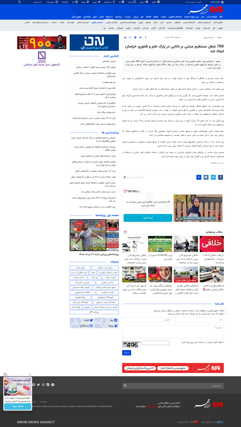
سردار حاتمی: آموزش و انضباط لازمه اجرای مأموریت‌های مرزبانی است (93, 184)
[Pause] (177, 219)
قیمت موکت (110, 277)
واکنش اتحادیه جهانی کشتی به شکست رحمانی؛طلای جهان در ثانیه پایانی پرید (94, 163)
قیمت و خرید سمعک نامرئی (105, 307)
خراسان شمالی (83, 22)
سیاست (128, 17)
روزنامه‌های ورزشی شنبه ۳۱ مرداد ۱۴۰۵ (99, 254)
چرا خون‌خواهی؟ (109, 82)
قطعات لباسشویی (82, 292)
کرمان (198, 28)
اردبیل (168, 22)
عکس (101, 17)
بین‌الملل (118, 17)
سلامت (163, 17)
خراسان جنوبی (111, 22)
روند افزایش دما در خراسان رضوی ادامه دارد (97, 207)
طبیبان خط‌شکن (109, 61)
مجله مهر (87, 17)
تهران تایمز (75, 307)
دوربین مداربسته (82, 282)
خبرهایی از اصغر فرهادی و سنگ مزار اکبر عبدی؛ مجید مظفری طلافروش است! (93, 139)
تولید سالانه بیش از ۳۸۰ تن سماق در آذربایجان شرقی (93, 177)
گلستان (162, 28)
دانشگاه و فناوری (175, 17)
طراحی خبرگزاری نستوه (209, 422)
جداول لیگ (51, 2)
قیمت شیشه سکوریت (108, 272)
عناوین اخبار (218, 22)
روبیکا (83, 2)
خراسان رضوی (97, 22)
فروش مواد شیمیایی (81, 287)
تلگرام (154, 2)
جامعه (155, 17)
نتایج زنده (65, 2)
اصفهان (177, 22)
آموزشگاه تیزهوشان (105, 297)
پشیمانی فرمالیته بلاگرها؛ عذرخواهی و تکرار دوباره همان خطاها (95, 148)
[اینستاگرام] (43, 385)
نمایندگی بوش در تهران (105, 302)
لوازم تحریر (80, 267)
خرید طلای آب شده (79, 272)
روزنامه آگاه (94, 312)
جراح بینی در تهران (105, 267)
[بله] (48, 385)
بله (120, 2)
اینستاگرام (108, 2)
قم (214, 28)
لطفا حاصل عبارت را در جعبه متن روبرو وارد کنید (203, 342)
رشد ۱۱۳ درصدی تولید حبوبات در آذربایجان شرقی (95, 171)
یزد (104, 28)
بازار (141, 17)
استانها (219, 37)
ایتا (73, 2)
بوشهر (148, 22)
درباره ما (43, 401)
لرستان (146, 28)
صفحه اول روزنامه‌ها (107, 215)
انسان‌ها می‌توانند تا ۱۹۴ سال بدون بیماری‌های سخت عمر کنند (94, 199)
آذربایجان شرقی (204, 22)
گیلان (153, 28)
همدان (111, 28)
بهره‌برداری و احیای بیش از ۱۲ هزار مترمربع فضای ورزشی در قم (95, 96)
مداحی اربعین (107, 282)
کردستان (206, 28)
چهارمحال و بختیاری (128, 22)
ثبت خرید (148, 218)
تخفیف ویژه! (17, 406)
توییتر (95, 2)
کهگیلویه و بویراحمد (175, 28)
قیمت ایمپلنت (107, 292)
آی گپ (130, 2)
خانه (221, 17)
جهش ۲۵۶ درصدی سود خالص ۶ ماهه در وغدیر (96, 67)
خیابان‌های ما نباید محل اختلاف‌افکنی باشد (98, 124)
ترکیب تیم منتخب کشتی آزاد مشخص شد (98, 192)
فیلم (95, 17)
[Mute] (181, 219)
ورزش (135, 17)
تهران (141, 22)
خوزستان (70, 22)
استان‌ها (109, 17)
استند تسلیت (78, 277)
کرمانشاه (189, 28)
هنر (202, 17)
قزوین (220, 28)
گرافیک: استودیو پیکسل (186, 422)
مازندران (137, 28)
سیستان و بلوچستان (40, 22)
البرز (162, 22)
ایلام (155, 22)
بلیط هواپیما (80, 297)
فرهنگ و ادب (211, 17)
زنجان (62, 22)
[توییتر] (38, 385)
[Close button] (30, 374)
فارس (27, 22)
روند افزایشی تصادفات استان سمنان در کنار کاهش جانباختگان (94, 75)
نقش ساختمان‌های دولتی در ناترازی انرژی (98, 156)
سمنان (54, 22)
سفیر (93, 272)
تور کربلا (94, 277)
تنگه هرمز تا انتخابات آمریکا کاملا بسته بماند (97, 88)
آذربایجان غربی (189, 22)
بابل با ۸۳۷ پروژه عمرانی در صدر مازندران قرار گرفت (94, 118)
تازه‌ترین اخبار (111, 56)
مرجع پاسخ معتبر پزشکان (105, 287)
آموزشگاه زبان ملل (80, 302)
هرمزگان (120, 28)
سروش (142, 2)
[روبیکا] (34, 385)
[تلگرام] (53, 385)
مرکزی (128, 28)
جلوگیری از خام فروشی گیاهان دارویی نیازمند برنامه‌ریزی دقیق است (97, 105)
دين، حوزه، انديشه (191, 17)
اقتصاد (148, 17)
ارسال (126, 352)
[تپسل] (125, 191)
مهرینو (87, 307)
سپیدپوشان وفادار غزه (106, 112)
